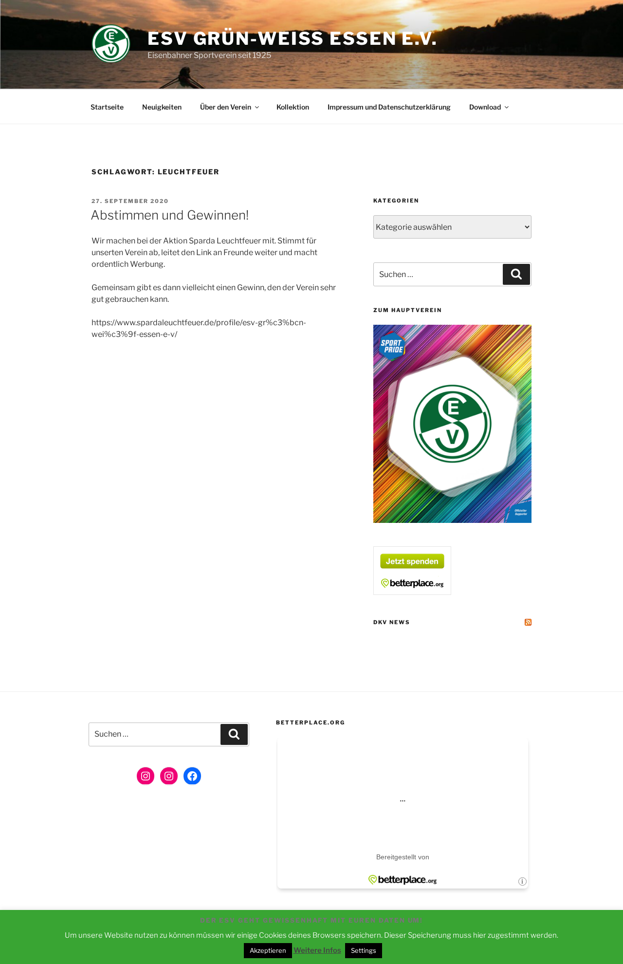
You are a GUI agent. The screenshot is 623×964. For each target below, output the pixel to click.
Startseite (107, 107)
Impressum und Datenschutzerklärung (389, 107)
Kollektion (292, 107)
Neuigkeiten (162, 107)
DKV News (391, 622)
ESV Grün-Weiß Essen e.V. (292, 38)
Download (485, 107)
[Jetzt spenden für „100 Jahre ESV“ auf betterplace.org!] (412, 592)
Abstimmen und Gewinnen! (170, 214)
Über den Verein (225, 107)
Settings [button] (363, 950)
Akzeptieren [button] (268, 950)
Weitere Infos (317, 950)
